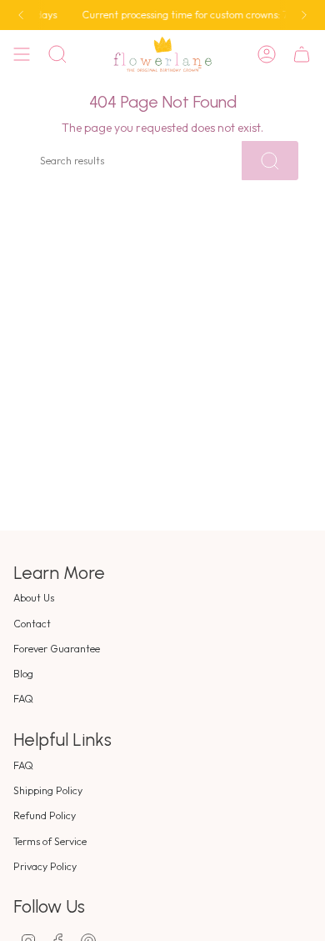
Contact (32, 623)
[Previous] (20, 15)
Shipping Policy (47, 790)
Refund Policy (44, 815)
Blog (23, 673)
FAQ (23, 698)
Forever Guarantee (56, 648)
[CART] (301, 54)
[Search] (270, 160)
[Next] (304, 15)
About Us (33, 597)
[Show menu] (21, 54)
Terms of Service (50, 841)
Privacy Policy (45, 866)
